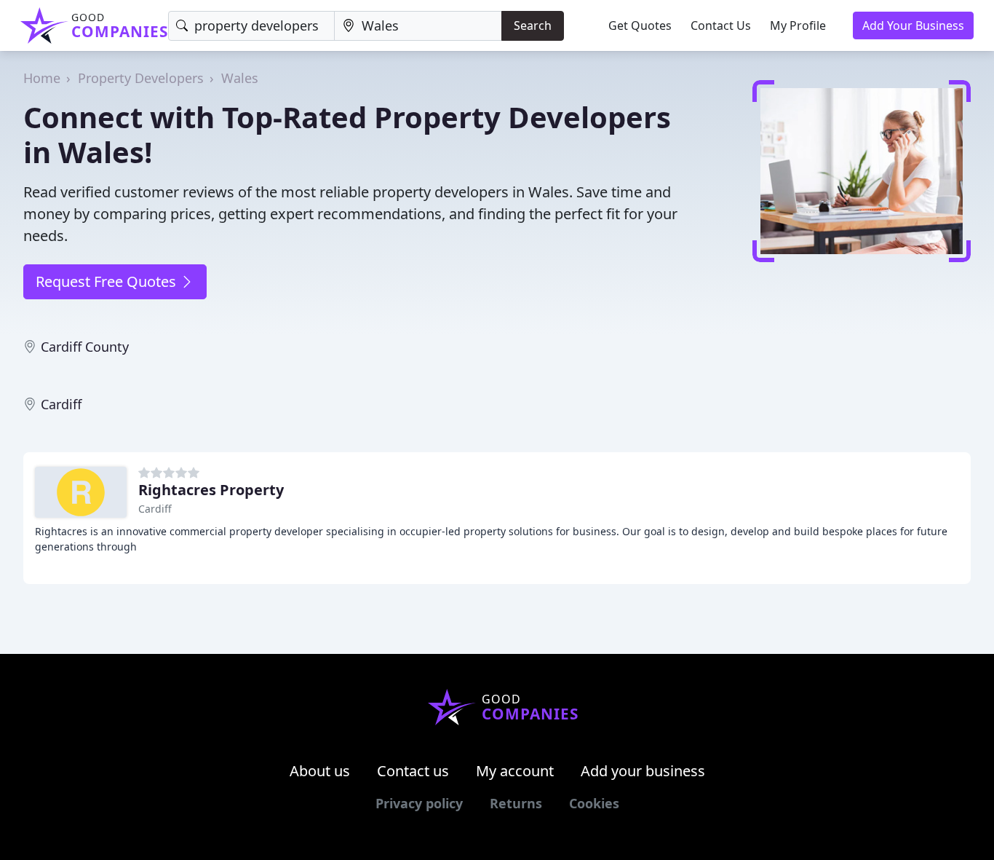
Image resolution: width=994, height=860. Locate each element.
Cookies (594, 803)
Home (41, 78)
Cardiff (61, 404)
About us (320, 771)
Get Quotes (640, 25)
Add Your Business (913, 25)
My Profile (798, 25)
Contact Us (721, 25)
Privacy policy (419, 803)
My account (515, 771)
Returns (516, 803)
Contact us (413, 771)
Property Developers (141, 78)
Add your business (643, 771)
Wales (239, 78)
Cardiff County (85, 346)
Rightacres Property (211, 490)
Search (533, 25)
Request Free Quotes (108, 281)
